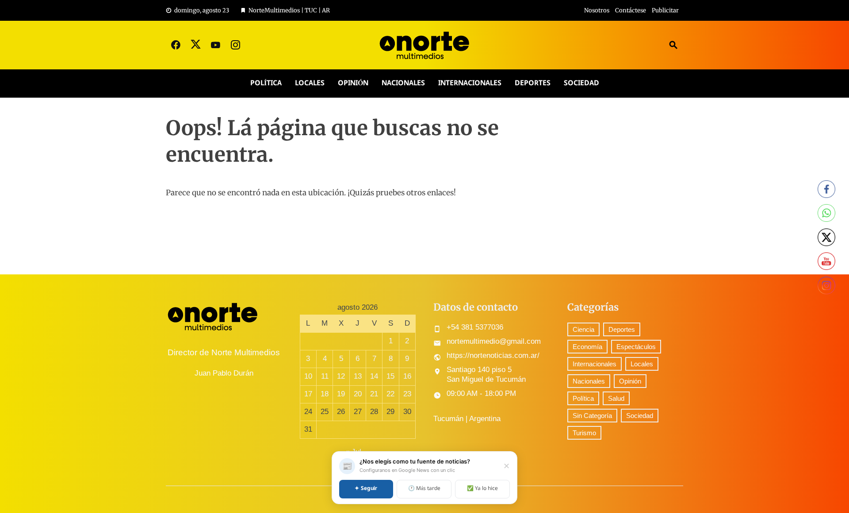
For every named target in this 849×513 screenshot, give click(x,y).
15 (390, 376)
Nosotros (596, 10)
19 (341, 394)
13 (358, 376)
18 (325, 394)
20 (358, 394)
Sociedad (581, 83)
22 (390, 394)
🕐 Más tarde (424, 488)
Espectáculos (636, 346)
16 (407, 376)
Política (266, 83)
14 (374, 376)
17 (308, 394)
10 (308, 376)
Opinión (353, 83)
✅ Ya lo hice (482, 488)
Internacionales (469, 83)
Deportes (533, 83)
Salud (616, 398)
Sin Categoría (592, 415)
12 (341, 376)
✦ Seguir (366, 488)
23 (407, 394)
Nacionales (403, 83)
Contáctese (630, 10)
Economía (587, 346)
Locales (310, 83)
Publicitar (665, 10)
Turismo (584, 433)
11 (325, 376)
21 (374, 394)
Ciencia (583, 329)
